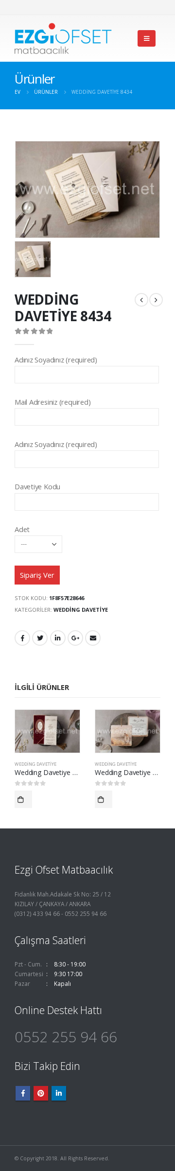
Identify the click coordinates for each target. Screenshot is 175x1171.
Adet (22, 529)
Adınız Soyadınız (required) (56, 359)
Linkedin (59, 1093)
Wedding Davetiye (80, 609)
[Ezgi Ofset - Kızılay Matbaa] (63, 38)
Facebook (22, 638)
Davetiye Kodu (37, 486)
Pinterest (41, 1093)
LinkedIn (58, 638)
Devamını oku (23, 799)
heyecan (40, 638)
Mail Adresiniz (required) (52, 402)
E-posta (93, 638)
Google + (75, 638)
